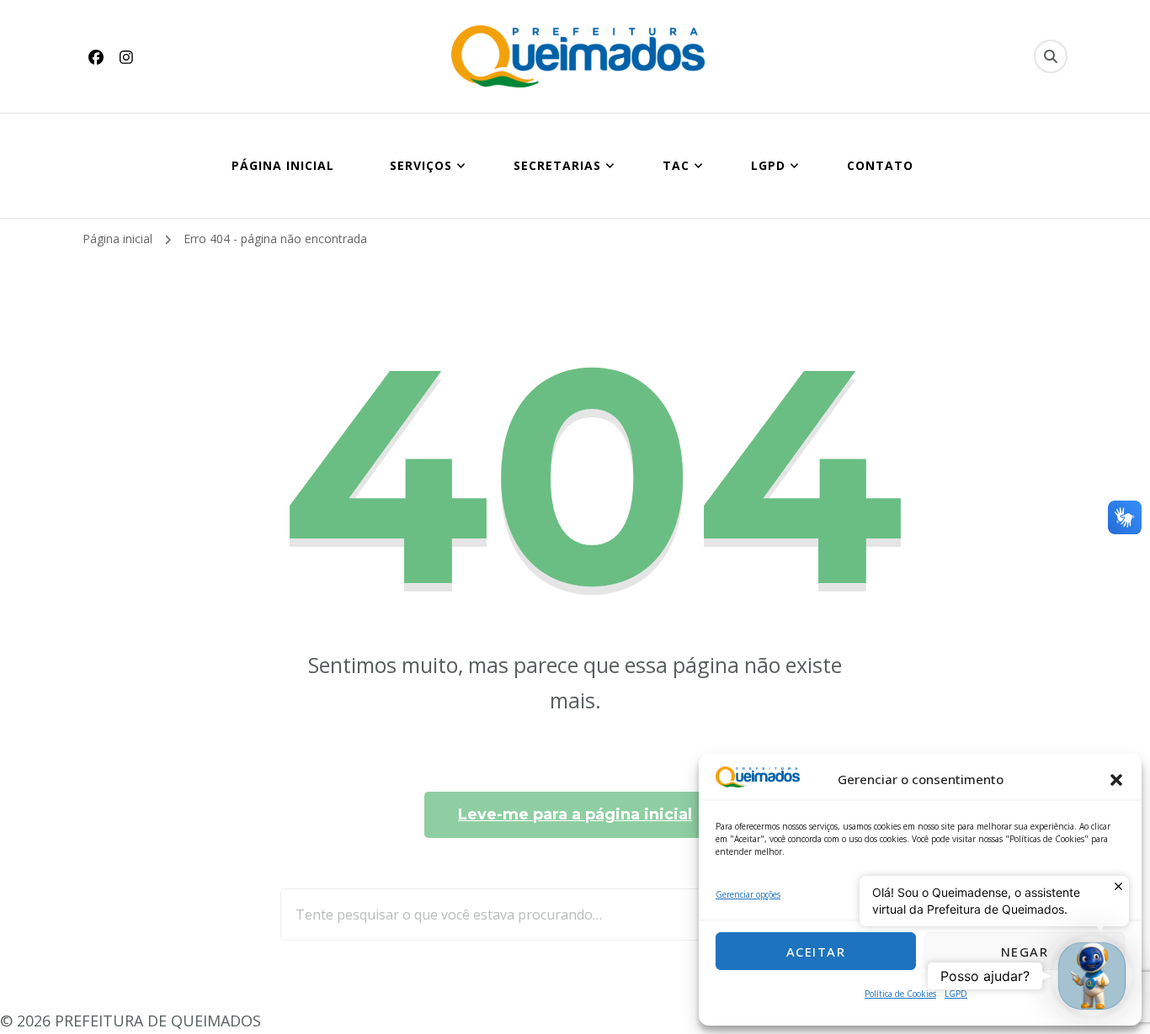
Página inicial (283, 165)
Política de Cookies (900, 994)
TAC (676, 165)
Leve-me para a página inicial (575, 814)
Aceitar (816, 951)
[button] (1116, 780)
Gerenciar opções (748, 894)
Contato (880, 165)
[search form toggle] (1050, 56)
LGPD (956, 994)
